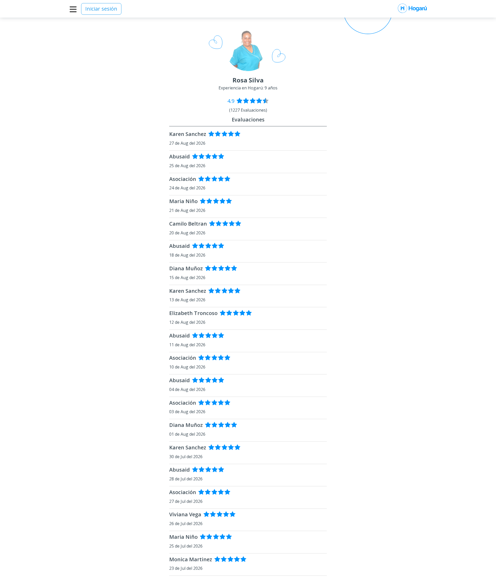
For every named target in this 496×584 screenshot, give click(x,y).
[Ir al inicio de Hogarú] (412, 9)
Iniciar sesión (101, 8)
